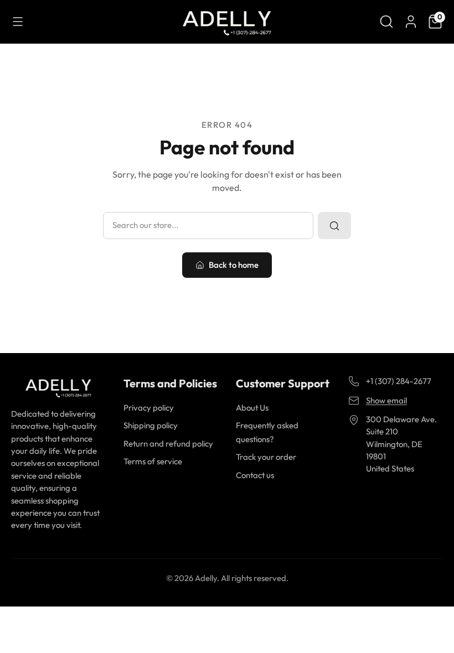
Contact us (255, 475)
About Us (252, 407)
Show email (386, 400)
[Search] (386, 21)
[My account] (411, 21)
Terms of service (152, 461)
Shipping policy (150, 425)
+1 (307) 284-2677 (398, 381)
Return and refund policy (168, 443)
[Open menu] (17, 21)
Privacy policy (148, 407)
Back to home (234, 265)
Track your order (266, 457)
